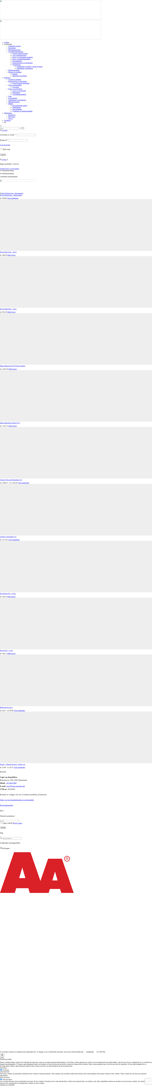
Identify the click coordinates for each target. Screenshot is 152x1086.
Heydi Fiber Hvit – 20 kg (8, 252)
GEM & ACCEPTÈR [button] (7, 1085)
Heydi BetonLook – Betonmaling (11, 195)
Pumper (14, 74)
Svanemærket (12, 98)
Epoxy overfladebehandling (21, 59)
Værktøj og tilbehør (14, 79)
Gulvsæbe (15, 87)
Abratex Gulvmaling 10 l (8, 537)
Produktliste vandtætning (25, 68)
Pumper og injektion (15, 72)
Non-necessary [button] (5, 1077)
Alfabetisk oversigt (14, 46)
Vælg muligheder (12, 198)
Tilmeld (3, 827)
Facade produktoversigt (20, 53)
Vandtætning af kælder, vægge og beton (29, 66)
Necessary (5, 1070)
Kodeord (4, 140)
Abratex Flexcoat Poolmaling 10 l (11, 480)
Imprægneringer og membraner (22, 63)
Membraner (16, 92)
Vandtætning (16, 65)
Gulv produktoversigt (19, 55)
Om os (10, 118)
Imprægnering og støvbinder (17, 81)
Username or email (8, 135)
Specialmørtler (17, 61)
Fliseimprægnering (14, 50)
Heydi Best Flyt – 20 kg (8, 594)
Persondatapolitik (6, 805)
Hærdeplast (12, 48)
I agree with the (12, 823)
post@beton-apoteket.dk (16, 786)
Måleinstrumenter (14, 70)
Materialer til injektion (19, 76)
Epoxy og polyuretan (15, 89)
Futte (10, 96)
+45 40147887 (11, 783)
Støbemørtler (16, 107)
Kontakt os (11, 115)
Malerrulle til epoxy (6, 707)
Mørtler (10, 104)
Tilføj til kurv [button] (11, 255)
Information (8, 113)
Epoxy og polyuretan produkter (22, 57)
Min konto (11, 117)
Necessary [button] (3, 1068)
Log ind (3, 155)
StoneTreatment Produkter (20, 83)
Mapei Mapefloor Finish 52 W (10, 423)
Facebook (7, 120)
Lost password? (5, 145)
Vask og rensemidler (15, 85)
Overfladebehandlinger (15, 52)
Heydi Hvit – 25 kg (6, 650)
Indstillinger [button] (90, 1052)
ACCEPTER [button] (100, 1052)
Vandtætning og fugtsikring (17, 100)
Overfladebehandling (19, 94)
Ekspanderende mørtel (19, 105)
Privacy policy (17, 823)
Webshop (7, 78)
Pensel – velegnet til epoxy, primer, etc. (12, 764)
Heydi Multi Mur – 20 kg (8, 309)
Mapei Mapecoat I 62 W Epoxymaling (12, 366)
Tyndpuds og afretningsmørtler (22, 111)
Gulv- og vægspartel (19, 91)
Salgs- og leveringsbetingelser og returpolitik (17, 800)
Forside (6, 42)
